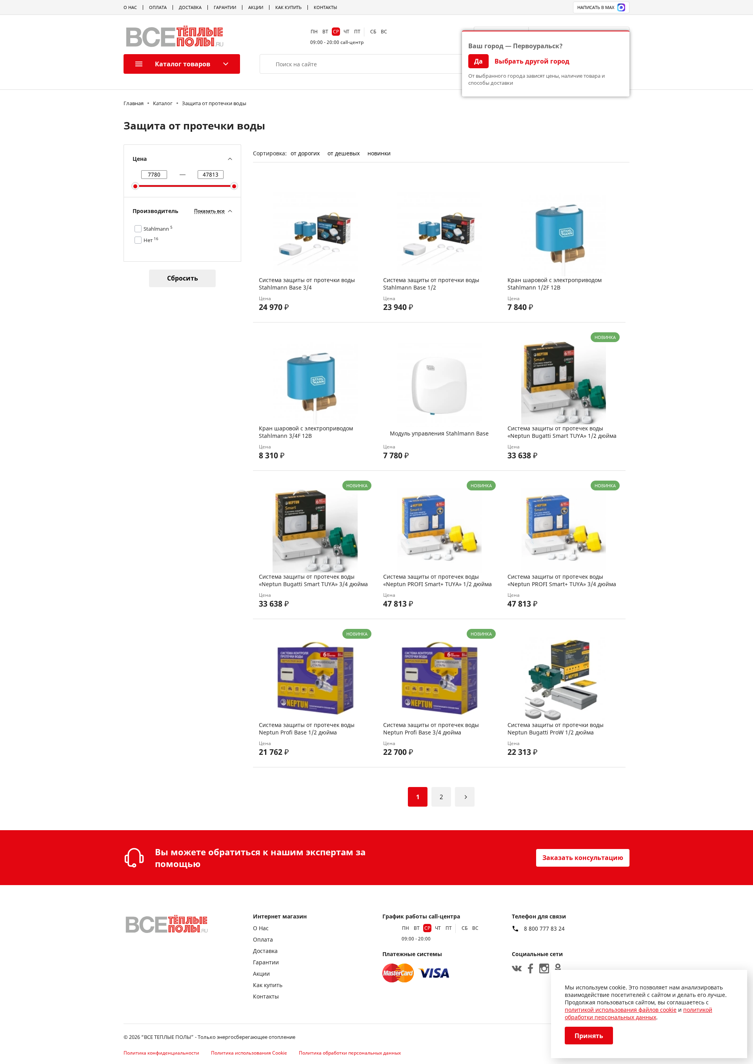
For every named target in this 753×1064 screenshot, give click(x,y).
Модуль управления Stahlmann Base (439, 433)
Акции (255, 7)
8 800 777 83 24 (544, 928)
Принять (589, 1035)
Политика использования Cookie (249, 1052)
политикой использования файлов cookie (621, 1009)
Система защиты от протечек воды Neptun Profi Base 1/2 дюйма (307, 728)
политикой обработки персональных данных (638, 1013)
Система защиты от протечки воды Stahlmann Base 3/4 (307, 283)
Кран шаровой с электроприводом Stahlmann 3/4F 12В (306, 432)
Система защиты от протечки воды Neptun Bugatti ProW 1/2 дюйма (555, 728)
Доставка (190, 7)
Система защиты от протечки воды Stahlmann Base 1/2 (431, 283)
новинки (379, 153)
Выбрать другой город (532, 61)
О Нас (130, 7)
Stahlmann (158, 228)
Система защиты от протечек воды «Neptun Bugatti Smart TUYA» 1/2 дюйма (562, 432)
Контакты (325, 7)
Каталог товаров (182, 64)
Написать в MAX (595, 7)
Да (478, 61)
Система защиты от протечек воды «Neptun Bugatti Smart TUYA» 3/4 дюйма (313, 580)
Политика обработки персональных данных (350, 1052)
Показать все (209, 211)
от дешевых (343, 153)
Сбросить (182, 278)
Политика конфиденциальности (161, 1052)
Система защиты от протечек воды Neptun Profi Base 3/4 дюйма (431, 728)
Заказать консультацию (582, 857)
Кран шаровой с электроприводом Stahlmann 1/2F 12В (554, 283)
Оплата (158, 7)
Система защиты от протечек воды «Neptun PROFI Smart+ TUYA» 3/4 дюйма (561, 580)
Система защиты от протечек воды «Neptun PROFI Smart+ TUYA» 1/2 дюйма (437, 580)
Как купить (288, 7)
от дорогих (305, 153)
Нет (151, 240)
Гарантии (225, 7)
